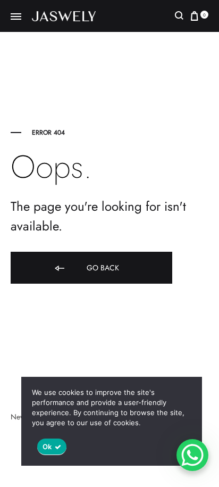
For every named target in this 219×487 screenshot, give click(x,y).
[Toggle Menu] (16, 17)
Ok (47, 446)
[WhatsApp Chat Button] (192, 455)
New (18, 416)
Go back (102, 267)
